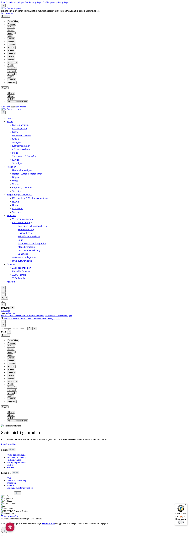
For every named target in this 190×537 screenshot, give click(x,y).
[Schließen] (2, 535)
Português (12, 68)
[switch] (181, 522)
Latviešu (11, 53)
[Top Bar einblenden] (3, 321)
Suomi (10, 77)
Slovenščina (13, 21)
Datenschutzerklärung (16, 480)
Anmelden (6, 107)
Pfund (11, 93)
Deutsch (11, 33)
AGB (9, 478)
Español (11, 42)
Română (11, 71)
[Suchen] (4, 298)
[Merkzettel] (2, 301)
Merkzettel (53, 315)
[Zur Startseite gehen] (11, 8)
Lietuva (11, 56)
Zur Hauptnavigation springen (56, 2)
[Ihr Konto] (3, 304)
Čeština (11, 27)
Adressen (31, 315)
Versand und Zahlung (16, 457)
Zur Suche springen (34, 2)
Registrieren (20, 107)
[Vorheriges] (3, 112)
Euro (10, 96)
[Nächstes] (3, 287)
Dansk (10, 30)
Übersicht (5, 315)
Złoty (11, 99)
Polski (10, 65)
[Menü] (3, 291)
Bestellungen (42, 315)
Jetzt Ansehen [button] (7, 13)
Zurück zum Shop (9, 444)
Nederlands (12, 62)
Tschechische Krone (17, 102)
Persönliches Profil (18, 315)
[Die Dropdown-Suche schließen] (34, 328)
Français (11, 45)
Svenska (11, 80)
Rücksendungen (65, 315)
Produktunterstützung (16, 455)
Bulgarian (11, 24)
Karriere (10, 467)
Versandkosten (48, 523)
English (11, 39)
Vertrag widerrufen (9, 516)
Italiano (11, 50)
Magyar (11, 59)
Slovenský (12, 74)
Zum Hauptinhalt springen (13, 2)
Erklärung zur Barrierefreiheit (20, 488)
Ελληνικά (11, 83)
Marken (10, 465)
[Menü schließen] (12, 307)
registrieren (10, 313)
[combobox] (14, 328)
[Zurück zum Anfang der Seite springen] (4, 530)
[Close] (3, 325)
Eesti (10, 36)
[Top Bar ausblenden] (3, 5)
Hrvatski (11, 48)
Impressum (11, 483)
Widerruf (10, 485)
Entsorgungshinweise (16, 462)
